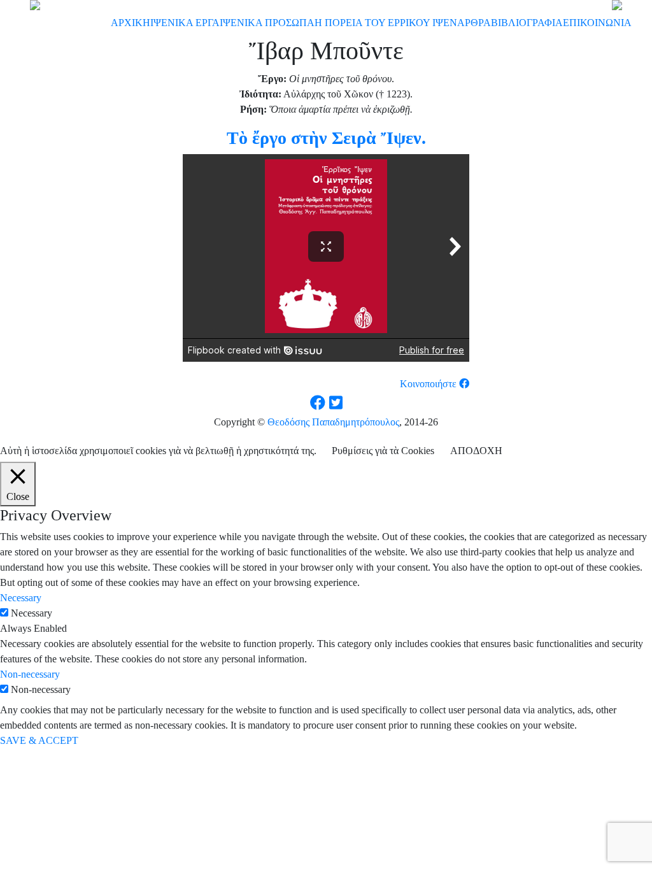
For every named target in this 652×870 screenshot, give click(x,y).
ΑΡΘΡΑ (474, 22)
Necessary (31, 613)
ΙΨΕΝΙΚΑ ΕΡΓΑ (185, 22)
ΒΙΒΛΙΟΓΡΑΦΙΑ (527, 22)
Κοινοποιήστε (429, 383)
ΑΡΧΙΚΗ (130, 22)
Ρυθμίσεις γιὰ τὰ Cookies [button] (383, 450)
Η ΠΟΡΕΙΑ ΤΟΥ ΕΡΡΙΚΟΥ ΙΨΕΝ (386, 22)
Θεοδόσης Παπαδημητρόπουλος (333, 422)
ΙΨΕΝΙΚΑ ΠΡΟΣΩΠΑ (267, 22)
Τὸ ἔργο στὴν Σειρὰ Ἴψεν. (326, 138)
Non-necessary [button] (30, 674)
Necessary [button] (20, 597)
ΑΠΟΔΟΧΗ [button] (476, 450)
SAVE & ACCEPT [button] (39, 740)
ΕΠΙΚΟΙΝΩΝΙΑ (597, 22)
